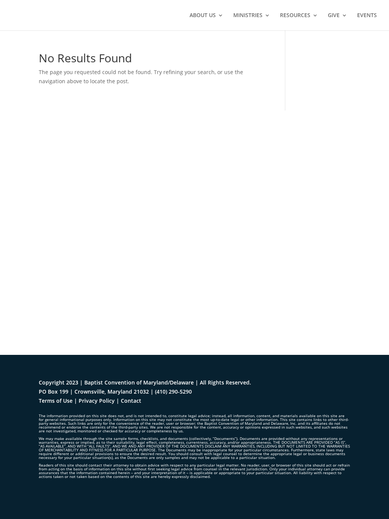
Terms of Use (56, 400)
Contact (131, 400)
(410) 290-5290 (173, 391)
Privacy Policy (97, 400)
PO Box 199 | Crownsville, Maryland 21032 (94, 391)
